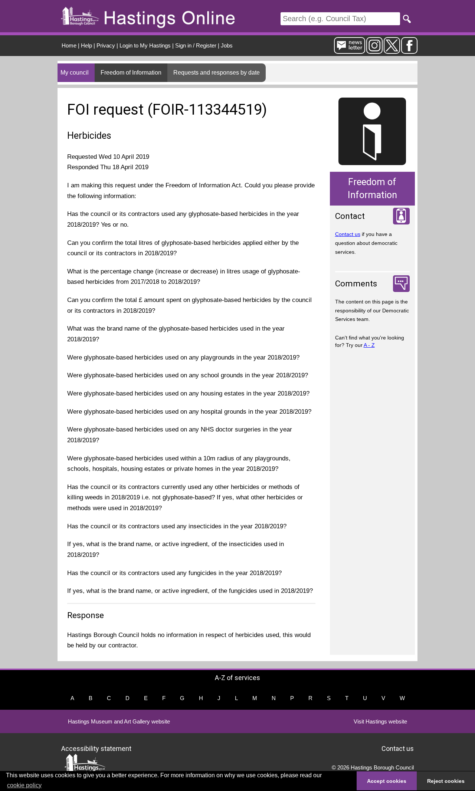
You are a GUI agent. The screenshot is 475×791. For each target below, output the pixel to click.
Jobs (227, 45)
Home (69, 45)
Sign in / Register (195, 45)
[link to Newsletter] (349, 51)
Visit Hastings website (380, 721)
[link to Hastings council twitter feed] (392, 51)
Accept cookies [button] (386, 781)
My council (74, 72)
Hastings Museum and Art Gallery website (119, 721)
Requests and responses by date (216, 72)
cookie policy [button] (24, 785)
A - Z (369, 345)
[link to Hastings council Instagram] (374, 51)
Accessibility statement (96, 748)
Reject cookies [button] (446, 781)
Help (86, 45)
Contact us (347, 234)
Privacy (105, 45)
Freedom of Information (131, 72)
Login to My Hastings (145, 45)
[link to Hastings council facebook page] (409, 51)
